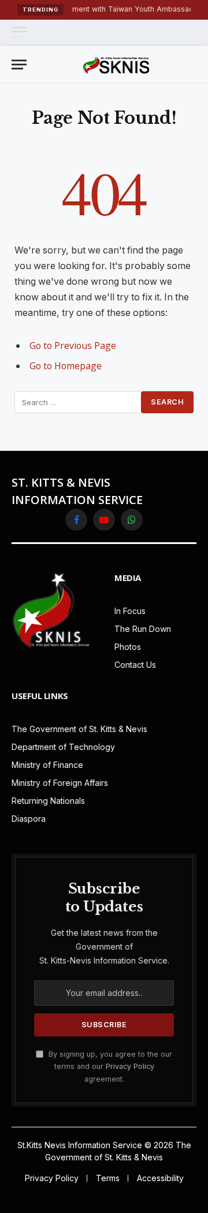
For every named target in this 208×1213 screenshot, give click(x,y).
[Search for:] (78, 402)
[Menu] (19, 32)
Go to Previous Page (72, 345)
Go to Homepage (65, 365)
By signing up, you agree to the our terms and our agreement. (109, 1066)
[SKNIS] (116, 64)
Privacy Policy (130, 1066)
